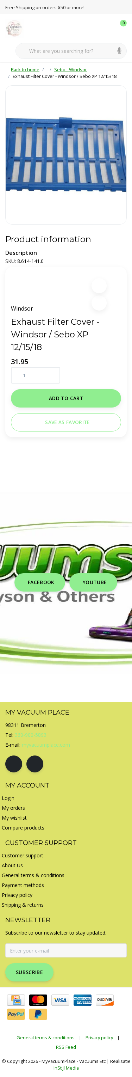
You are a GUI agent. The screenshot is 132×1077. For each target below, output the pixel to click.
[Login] (93, 28)
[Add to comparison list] (99, 303)
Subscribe (29, 972)
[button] (99, 285)
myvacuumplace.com (46, 744)
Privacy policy (99, 1037)
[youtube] (34, 763)
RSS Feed (66, 1047)
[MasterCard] (38, 1000)
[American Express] (83, 1000)
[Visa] (60, 1000)
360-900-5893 (30, 735)
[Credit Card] (16, 1000)
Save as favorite (67, 422)
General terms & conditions (46, 1037)
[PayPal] (16, 1014)
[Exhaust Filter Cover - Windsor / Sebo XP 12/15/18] (66, 155)
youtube (95, 582)
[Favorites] (106, 28)
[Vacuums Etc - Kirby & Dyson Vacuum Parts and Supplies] (18, 28)
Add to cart (66, 398)
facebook (41, 582)
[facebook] (13, 763)
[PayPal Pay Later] (38, 1014)
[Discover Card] (105, 1000)
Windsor (22, 308)
